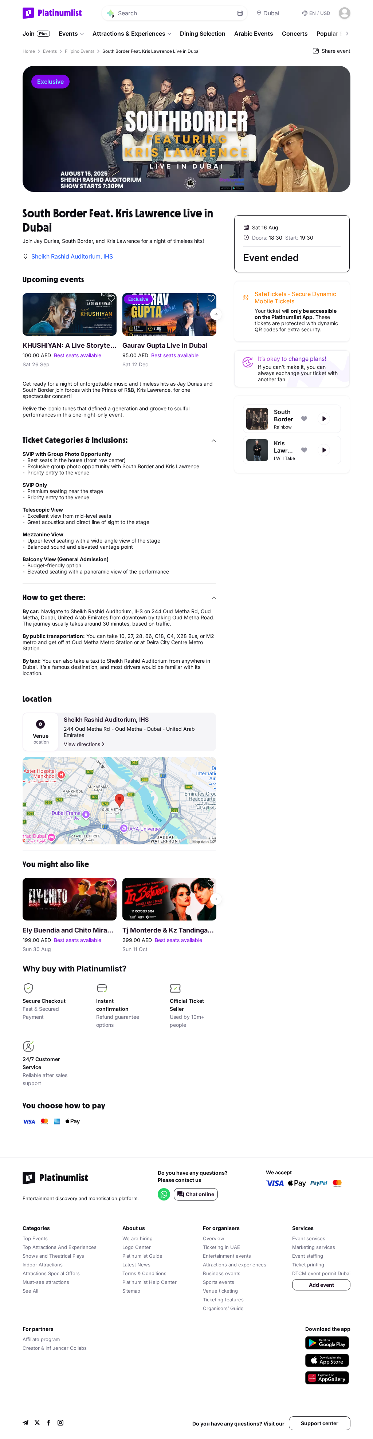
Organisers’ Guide (223, 1308)
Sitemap (131, 1291)
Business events (221, 1273)
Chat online (200, 1194)
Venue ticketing (220, 1291)
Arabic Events (253, 33)
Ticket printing (308, 1264)
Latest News (136, 1264)
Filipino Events (79, 51)
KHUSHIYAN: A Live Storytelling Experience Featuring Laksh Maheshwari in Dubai (70, 345)
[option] (186, 129)
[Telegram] (25, 1423)
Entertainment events (227, 1256)
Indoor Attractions (43, 1264)
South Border (283, 415)
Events (68, 33)
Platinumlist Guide (142, 1256)
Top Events (35, 1238)
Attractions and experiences (234, 1264)
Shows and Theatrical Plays (53, 1256)
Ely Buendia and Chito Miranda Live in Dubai (70, 930)
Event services (308, 1238)
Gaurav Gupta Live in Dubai (164, 345)
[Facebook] (49, 1423)
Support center (319, 1423)
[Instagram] (60, 1423)
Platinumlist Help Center (149, 1282)
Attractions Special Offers (51, 1273)
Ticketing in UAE (221, 1247)
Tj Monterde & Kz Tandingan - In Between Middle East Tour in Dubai (169, 930)
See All (30, 1291)
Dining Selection (202, 33)
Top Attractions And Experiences (60, 1247)
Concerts (295, 33)
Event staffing (307, 1256)
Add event (321, 1285)
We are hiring (137, 1238)
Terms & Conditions (144, 1273)
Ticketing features (223, 1299)
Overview (213, 1238)
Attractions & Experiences (129, 33)
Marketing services (313, 1247)
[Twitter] (37, 1423)
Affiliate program (41, 1339)
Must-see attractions (46, 1282)
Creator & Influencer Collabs (55, 1348)
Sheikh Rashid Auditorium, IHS (106, 720)
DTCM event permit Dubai (321, 1273)
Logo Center (136, 1247)
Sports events (218, 1282)
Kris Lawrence (284, 446)
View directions (82, 744)
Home (29, 51)
